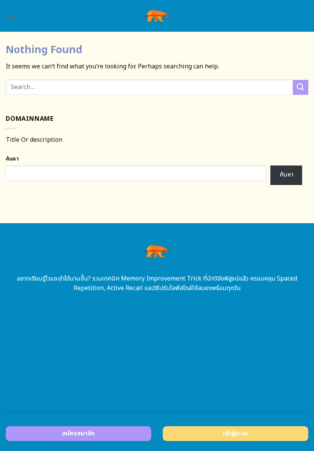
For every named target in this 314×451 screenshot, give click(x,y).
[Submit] (300, 87)
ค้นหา (12, 159)
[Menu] (10, 15)
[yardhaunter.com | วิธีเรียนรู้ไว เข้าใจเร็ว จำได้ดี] (157, 16)
